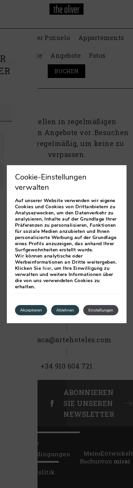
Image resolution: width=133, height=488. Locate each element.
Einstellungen (100, 310)
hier (47, 268)
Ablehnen (65, 310)
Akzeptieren (31, 310)
